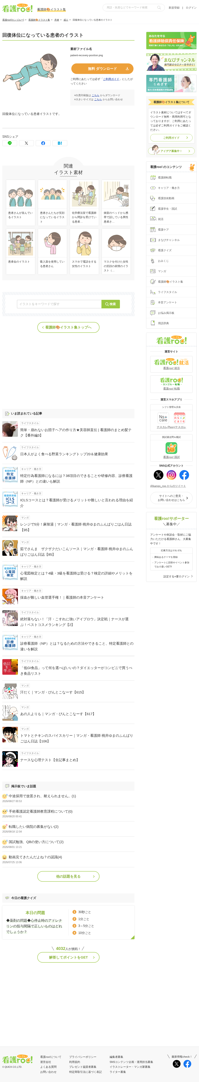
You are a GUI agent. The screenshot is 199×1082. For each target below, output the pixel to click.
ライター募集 (118, 1071)
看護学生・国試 (167, 208)
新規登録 (174, 7)
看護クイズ (165, 250)
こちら (95, 95)
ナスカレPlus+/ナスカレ (171, 427)
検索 (113, 304)
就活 (160, 219)
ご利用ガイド (111, 79)
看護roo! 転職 (171, 388)
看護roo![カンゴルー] (13, 20)
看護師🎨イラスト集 (39, 20)
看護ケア (163, 229)
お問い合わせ (48, 1071)
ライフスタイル (167, 292)
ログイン (191, 7)
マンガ (162, 271)
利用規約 (74, 1061)
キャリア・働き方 (169, 187)
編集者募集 (116, 1056)
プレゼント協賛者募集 (82, 1066)
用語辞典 (163, 323)
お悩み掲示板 (166, 312)
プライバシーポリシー (82, 1056)
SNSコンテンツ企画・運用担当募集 (131, 1061)
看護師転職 (165, 177)
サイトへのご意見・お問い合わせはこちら (171, 498)
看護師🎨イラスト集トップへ (68, 327)
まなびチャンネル (169, 239)
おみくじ (163, 260)
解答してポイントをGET (68, 957)
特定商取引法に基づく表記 (85, 1071)
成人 (66, 20)
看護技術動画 (166, 198)
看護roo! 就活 (171, 368)
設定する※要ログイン (176, 576)
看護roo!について (50, 1056)
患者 (56, 20)
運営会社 (45, 1061)
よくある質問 (48, 1066)
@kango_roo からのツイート (168, 485)
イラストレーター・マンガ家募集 (130, 1066)
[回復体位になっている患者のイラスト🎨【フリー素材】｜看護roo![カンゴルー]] (59, 143)
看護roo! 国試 (171, 457)
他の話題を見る (68, 876)
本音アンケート (167, 302)
